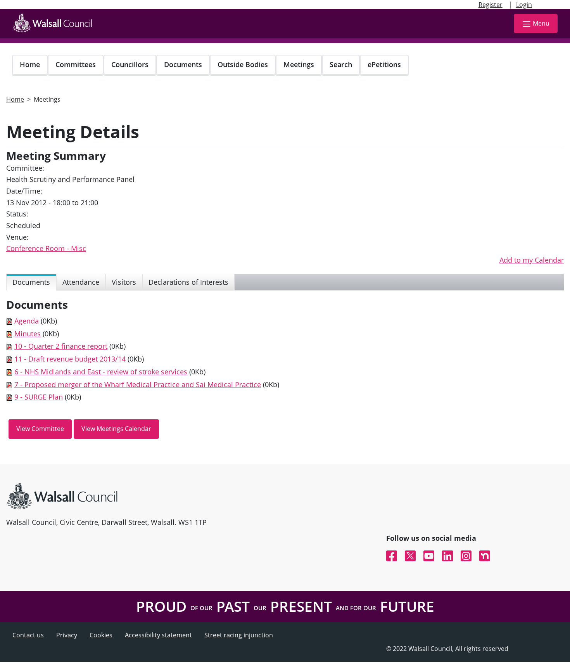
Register (490, 4)
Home (30, 64)
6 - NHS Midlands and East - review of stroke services (100, 371)
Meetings (298, 64)
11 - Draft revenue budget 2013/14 (70, 358)
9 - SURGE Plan (38, 396)
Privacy (66, 635)
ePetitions (384, 64)
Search (341, 64)
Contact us (28, 635)
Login (524, 4)
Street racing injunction (238, 635)
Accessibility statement (158, 635)
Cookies (101, 635)
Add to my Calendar (531, 260)
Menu (541, 23)
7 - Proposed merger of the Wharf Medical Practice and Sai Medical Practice (137, 384)
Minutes (27, 333)
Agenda (26, 320)
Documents (183, 64)
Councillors (130, 64)
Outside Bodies (243, 64)
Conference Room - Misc (46, 248)
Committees (75, 64)
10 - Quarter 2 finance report (60, 346)
